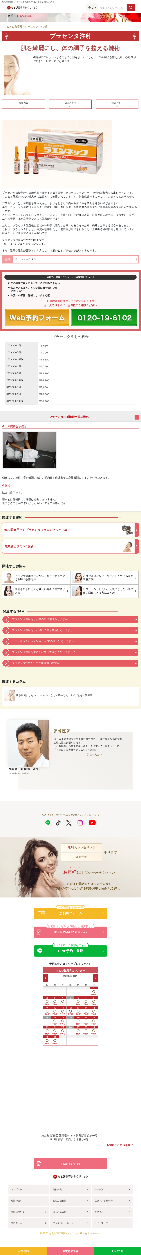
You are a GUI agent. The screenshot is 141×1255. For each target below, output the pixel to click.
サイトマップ (101, 1222)
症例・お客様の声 (104, 1200)
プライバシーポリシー (64, 1222)
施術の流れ (117, 103)
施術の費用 (70, 103)
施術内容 (23, 103)
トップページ (18, 1189)
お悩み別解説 (59, 1200)
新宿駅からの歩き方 (118, 1145)
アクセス (99, 1211)
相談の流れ (16, 1200)
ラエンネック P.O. (25, 259)
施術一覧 (57, 1189)
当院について (18, 1211)
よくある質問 (59, 1211)
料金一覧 (99, 1189)
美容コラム (16, 1222)
